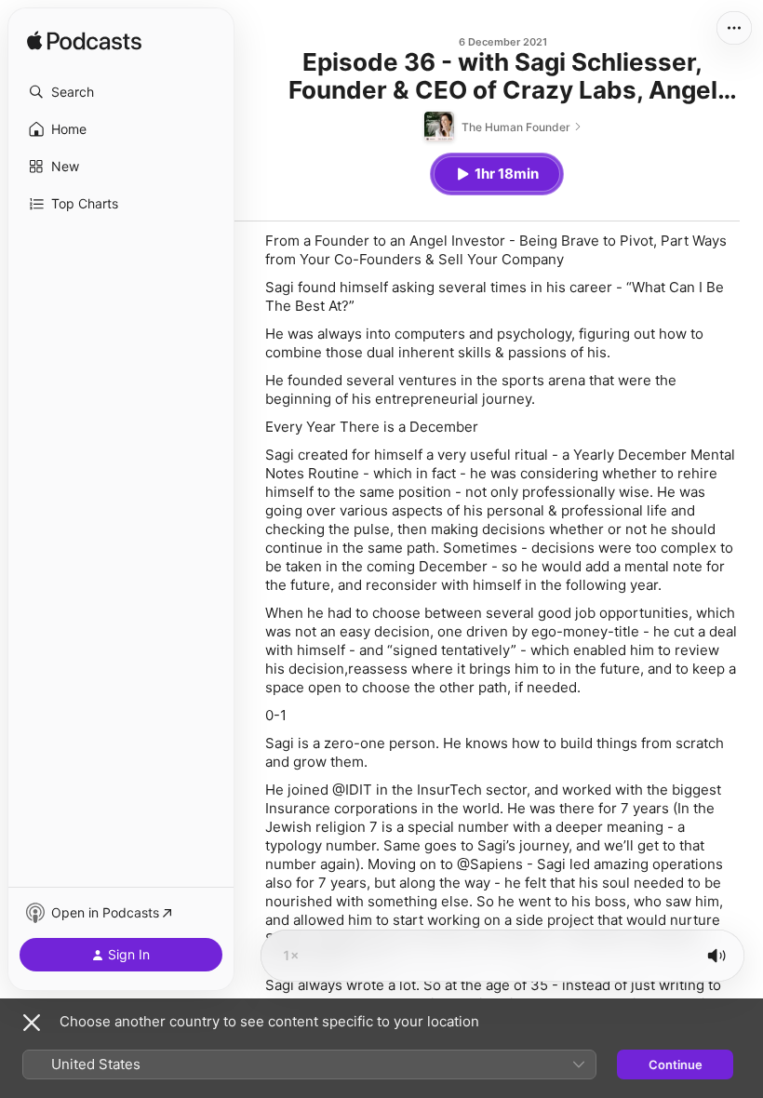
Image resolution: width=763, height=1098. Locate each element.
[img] (84, 42)
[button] (120, 92)
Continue (676, 1064)
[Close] (31, 1022)
